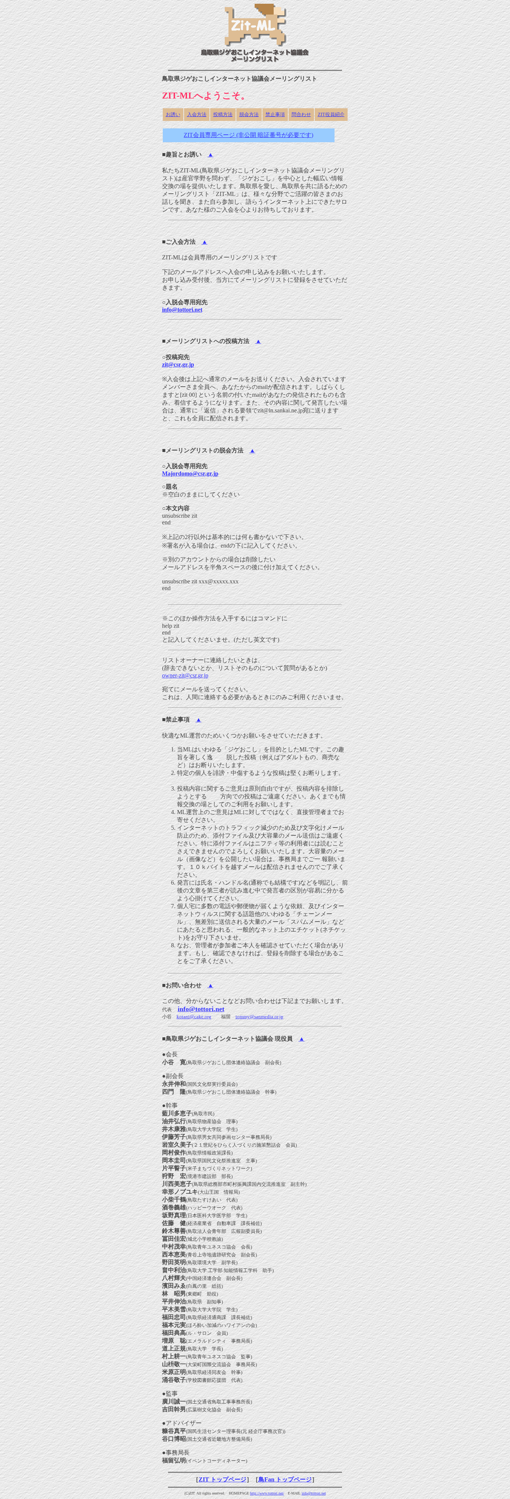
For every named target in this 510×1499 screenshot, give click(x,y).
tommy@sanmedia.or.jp (259, 1016)
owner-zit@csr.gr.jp (185, 675)
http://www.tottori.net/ (267, 1493)
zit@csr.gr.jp (178, 364)
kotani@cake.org (194, 1016)
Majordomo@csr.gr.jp (190, 473)
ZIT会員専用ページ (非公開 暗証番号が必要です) (248, 135)
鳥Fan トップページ (285, 1479)
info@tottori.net (182, 309)
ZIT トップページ (222, 1479)
